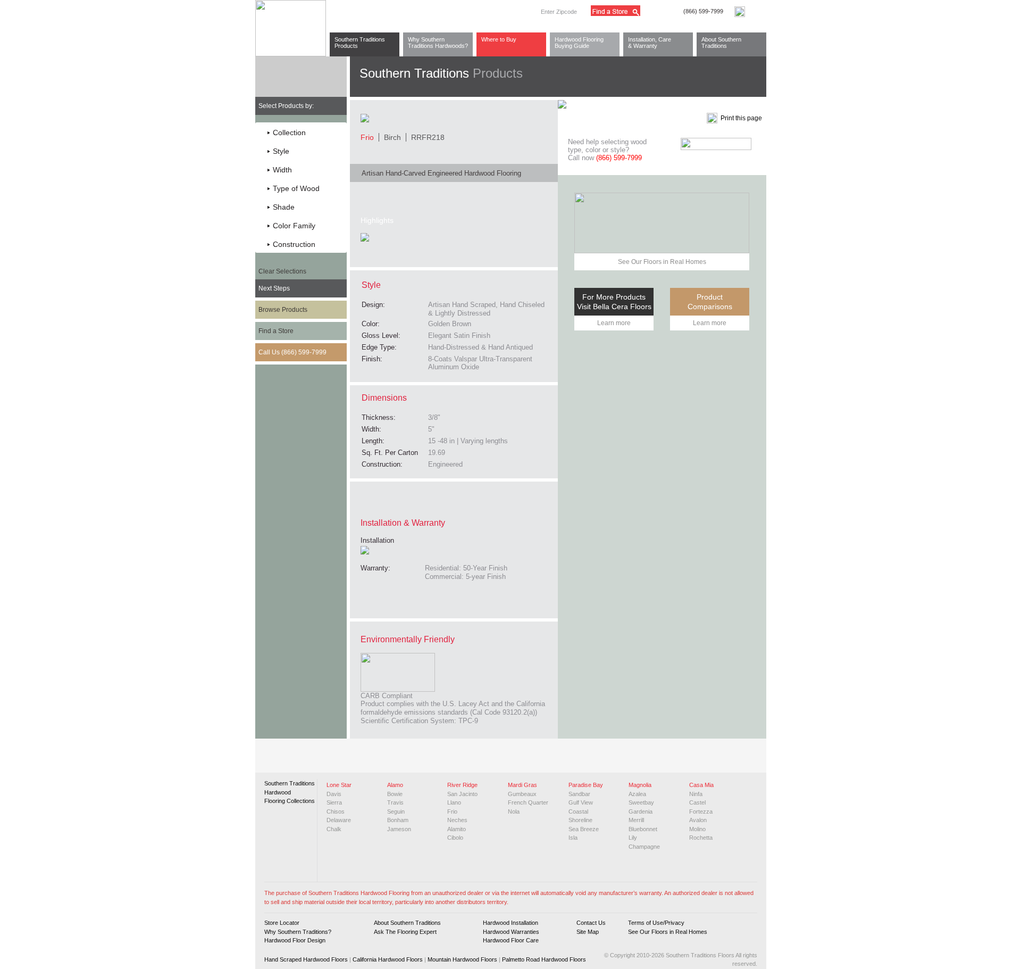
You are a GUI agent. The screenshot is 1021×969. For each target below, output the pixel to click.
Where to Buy (498, 39)
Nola (514, 811)
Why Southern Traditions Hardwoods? (438, 42)
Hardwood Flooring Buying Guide (579, 42)
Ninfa (695, 794)
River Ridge (462, 785)
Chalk (334, 829)
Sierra (334, 802)
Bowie (395, 794)
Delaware (339, 820)
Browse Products (282, 309)
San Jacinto (462, 794)
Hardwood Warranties (511, 932)
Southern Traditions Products (359, 42)
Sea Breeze (583, 829)
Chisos (336, 811)
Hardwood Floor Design (294, 940)
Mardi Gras (522, 785)
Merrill (636, 820)
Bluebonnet (643, 829)
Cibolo (455, 837)
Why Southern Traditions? (297, 932)
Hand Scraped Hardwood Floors (306, 959)
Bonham (397, 820)
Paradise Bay (585, 785)
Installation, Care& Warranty (649, 42)
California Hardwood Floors (388, 959)
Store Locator (281, 923)
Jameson (399, 829)
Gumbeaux (522, 794)
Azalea (637, 794)
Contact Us (591, 923)
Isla (573, 837)
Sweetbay (641, 802)
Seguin (396, 811)
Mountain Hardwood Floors (462, 959)
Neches (457, 820)
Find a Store (276, 331)
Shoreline (580, 820)
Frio (452, 811)
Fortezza (701, 811)
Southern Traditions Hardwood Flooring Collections (289, 792)
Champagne (644, 846)
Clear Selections (282, 271)
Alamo (395, 785)
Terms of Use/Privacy (656, 923)
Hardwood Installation (510, 923)
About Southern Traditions (721, 42)
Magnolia (640, 785)
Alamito (456, 829)
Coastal (578, 811)
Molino (697, 829)
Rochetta (701, 837)
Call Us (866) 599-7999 (292, 352)
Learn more (614, 323)
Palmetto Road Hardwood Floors (544, 959)
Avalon (698, 820)
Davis (334, 794)
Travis (395, 802)
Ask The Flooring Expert (405, 932)
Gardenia (640, 811)
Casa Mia (701, 785)
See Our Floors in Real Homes (662, 262)
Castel (697, 802)
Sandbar (579, 794)
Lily (633, 837)
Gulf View (580, 802)
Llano (454, 802)
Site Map (587, 932)
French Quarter (528, 802)
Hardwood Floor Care (511, 940)
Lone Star (339, 785)
